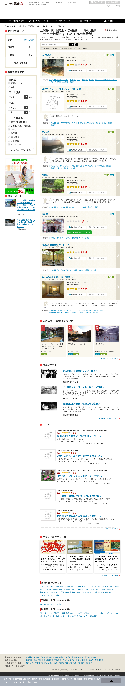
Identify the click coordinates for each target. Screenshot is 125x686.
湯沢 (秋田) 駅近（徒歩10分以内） (83, 123)
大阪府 (68, 657)
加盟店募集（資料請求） (60, 670)
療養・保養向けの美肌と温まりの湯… (79, 496)
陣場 (57, 595)
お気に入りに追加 (98, 70)
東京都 (61, 657)
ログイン (109, 6)
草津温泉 (29, 660)
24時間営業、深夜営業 (21, 126)
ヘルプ (105, 670)
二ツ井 (94, 592)
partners (49, 679)
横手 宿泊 (52, 238)
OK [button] (111, 681)
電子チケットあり (51, 48)
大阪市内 (68, 663)
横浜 (27, 663)
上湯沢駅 (65, 82)
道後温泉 (75, 660)
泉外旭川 (79, 589)
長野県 (80, 657)
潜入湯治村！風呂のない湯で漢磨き (80, 371)
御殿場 (61, 663)
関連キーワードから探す (15, 666)
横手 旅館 (60, 238)
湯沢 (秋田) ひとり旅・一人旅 (70, 207)
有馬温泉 (41, 660)
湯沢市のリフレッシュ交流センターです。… (80, 476)
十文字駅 (59, 168)
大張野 (55, 589)
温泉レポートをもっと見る (108, 418)
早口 (115, 592)
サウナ (92, 613)
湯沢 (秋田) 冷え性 (88, 80)
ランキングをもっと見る (109, 359)
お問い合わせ (115, 670)
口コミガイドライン (94, 670)
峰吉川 (42, 589)
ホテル (48, 616)
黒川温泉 (83, 660)
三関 (51, 587)
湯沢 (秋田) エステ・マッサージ (74, 310)
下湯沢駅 (58, 82)
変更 (30, 47)
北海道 (74, 657)
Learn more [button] (33, 682)
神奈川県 (29, 657)
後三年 (94, 587)
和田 (60, 589)
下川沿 (42, 595)
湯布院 (91, 660)
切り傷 (42, 616)
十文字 (73, 587)
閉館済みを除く (83, 48)
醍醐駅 (81, 238)
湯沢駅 (51, 82)
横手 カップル (53, 166)
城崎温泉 (49, 660)
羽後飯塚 (109, 589)
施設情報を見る (76, 70)
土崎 (86, 589)
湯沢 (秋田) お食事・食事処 (95, 310)
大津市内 (84, 663)
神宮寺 (109, 587)
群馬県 (55, 657)
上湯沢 (56, 587)
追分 (97, 589)
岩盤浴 (14, 133)
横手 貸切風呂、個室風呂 (103, 166)
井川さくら (44, 592)
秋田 (73, 589)
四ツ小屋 (67, 589)
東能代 (78, 592)
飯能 (55, 663)
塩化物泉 (56, 616)
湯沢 (62, 587)
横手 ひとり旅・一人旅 (67, 166)
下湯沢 (67, 587)
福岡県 (93, 657)
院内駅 (98, 123)
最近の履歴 (113, 2)
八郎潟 (52, 592)
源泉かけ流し (66, 616)
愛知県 (87, 657)
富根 (89, 592)
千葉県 (42, 657)
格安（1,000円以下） (48, 604)
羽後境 (48, 589)
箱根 (35, 660)
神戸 (91, 663)
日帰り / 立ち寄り (18, 83)
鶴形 (84, 592)
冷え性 (72, 613)
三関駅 (72, 82)
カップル (114, 613)
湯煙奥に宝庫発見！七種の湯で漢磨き (81, 403)
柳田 (84, 587)
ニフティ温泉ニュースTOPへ (107, 575)
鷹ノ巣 (105, 592)
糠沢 (111, 592)
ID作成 (117, 6)
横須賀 (37, 663)
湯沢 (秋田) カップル (55, 310)
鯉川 (57, 592)
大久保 (102, 589)
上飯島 (91, 589)
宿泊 (59, 604)
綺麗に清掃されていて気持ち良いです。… (79, 436)
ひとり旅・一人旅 (103, 613)
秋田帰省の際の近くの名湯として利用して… (80, 515)
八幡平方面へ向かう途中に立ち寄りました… (80, 456)
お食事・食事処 (83, 613)
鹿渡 (62, 592)
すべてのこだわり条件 (21, 150)
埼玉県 (36, 657)
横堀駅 (104, 123)
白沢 (52, 595)
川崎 (32, 663)
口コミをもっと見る (111, 529)
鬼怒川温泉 (99, 660)
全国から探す (28, 40)
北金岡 (72, 592)
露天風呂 (65, 613)
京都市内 (76, 663)
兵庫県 (49, 657)
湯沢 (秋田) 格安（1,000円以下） (106, 80)
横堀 (46, 587)
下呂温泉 (57, 660)
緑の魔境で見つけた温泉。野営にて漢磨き (83, 387)
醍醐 (79, 587)
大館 (48, 595)
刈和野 (116, 587)
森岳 (67, 592)
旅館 (74, 616)
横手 (88, 587)
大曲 (104, 587)
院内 (41, 587)
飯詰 (99, 587)
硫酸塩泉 (93, 616)
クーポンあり (67, 48)
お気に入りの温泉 (97, 2)
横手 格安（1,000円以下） (85, 166)
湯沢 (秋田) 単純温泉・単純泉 (58, 80)
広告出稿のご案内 (77, 670)
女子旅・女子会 (83, 616)
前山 (100, 592)
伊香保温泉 (66, 660)
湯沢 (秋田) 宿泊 (75, 80)
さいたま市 (48, 663)
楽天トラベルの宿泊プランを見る (79, 232)
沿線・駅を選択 (21, 63)
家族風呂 (15, 141)
